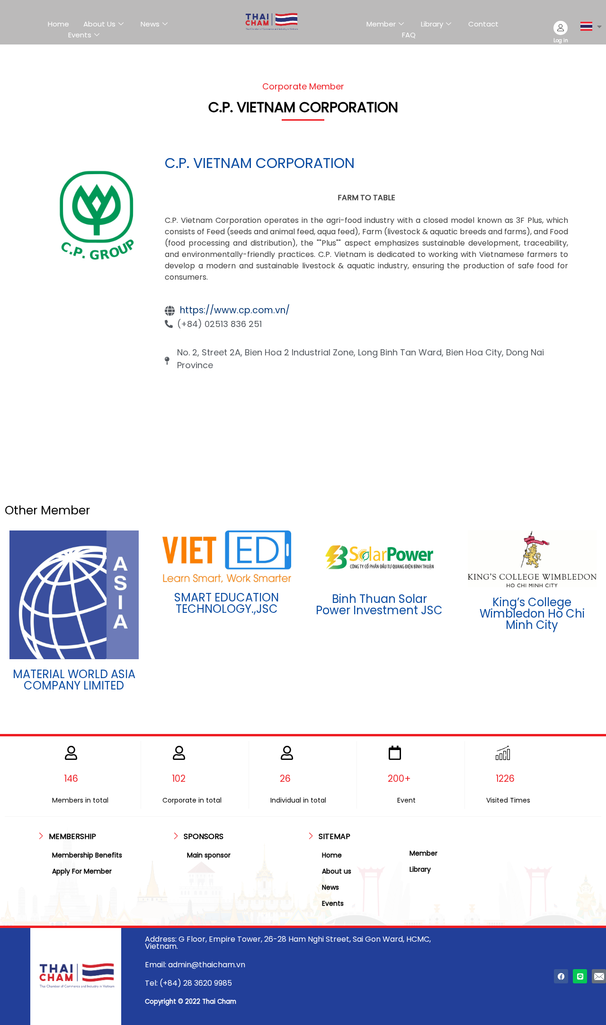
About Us (99, 24)
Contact (483, 24)
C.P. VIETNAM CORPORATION (260, 163)
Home (58, 24)
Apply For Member (82, 871)
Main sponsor (209, 855)
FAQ (409, 35)
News (150, 24)
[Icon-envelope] (599, 976)
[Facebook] (561, 976)
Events (79, 35)
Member (381, 24)
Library (432, 24)
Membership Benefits (87, 855)
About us (336, 871)
